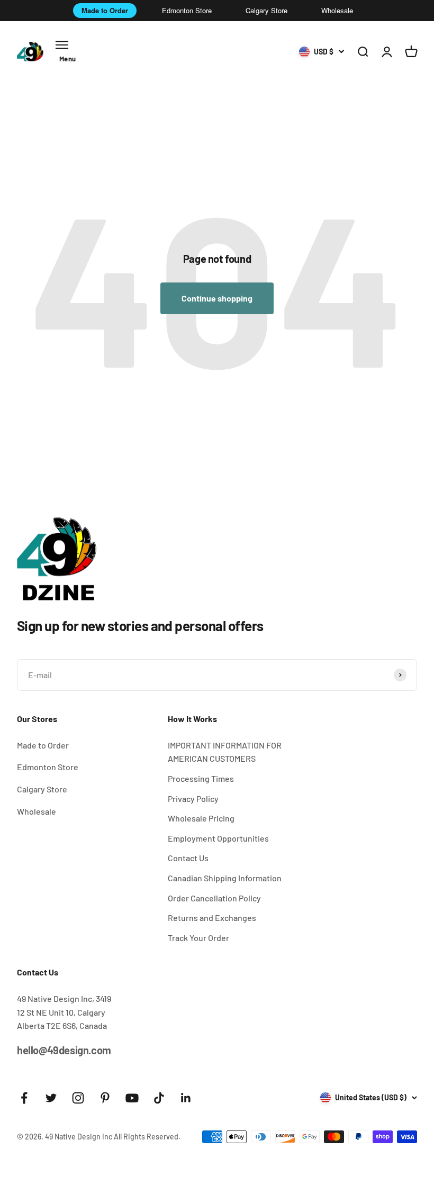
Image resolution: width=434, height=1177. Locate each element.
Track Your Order (198, 938)
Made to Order (105, 10)
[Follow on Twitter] (51, 1098)
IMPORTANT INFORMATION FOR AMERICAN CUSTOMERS (225, 752)
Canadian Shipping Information (225, 878)
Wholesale (337, 10)
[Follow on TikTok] (159, 1098)
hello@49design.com (64, 1050)
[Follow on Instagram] (78, 1098)
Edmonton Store (187, 10)
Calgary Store (266, 10)
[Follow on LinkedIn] (186, 1098)
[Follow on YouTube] (132, 1098)
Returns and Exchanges (212, 918)
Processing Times (201, 778)
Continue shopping (217, 298)
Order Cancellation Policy (214, 898)
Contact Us (188, 858)
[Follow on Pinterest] (105, 1098)
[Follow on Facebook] (24, 1098)
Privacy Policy (193, 798)
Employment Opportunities (218, 838)
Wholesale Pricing (201, 818)
